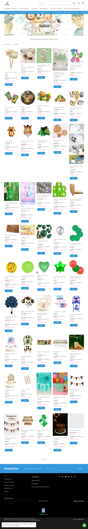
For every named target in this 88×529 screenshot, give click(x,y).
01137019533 (35, 483)
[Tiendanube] (78, 519)
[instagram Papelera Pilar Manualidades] (59, 476)
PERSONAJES (45, 22)
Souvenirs (34, 9)
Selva (58, 22)
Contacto (6, 491)
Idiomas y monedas (79, 501)
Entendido (16, 525)
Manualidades (44, 9)
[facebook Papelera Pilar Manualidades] (62, 476)
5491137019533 (35, 480)
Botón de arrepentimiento (35, 520)
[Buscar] (73, 3)
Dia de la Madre (24, 9)
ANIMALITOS (53, 22)
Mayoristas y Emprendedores (72, 9)
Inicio (26, 22)
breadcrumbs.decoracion (35, 22)
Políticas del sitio (8, 488)
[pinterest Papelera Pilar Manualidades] (74, 476)
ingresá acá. (26, 520)
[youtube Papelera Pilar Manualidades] (65, 476)
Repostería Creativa (55, 9)
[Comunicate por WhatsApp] (84, 525)
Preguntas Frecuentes (9, 485)
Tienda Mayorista (8, 479)
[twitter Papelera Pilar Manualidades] (71, 476)
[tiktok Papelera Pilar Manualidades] (68, 476)
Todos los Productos (9, 482)
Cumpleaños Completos (10, 9)
